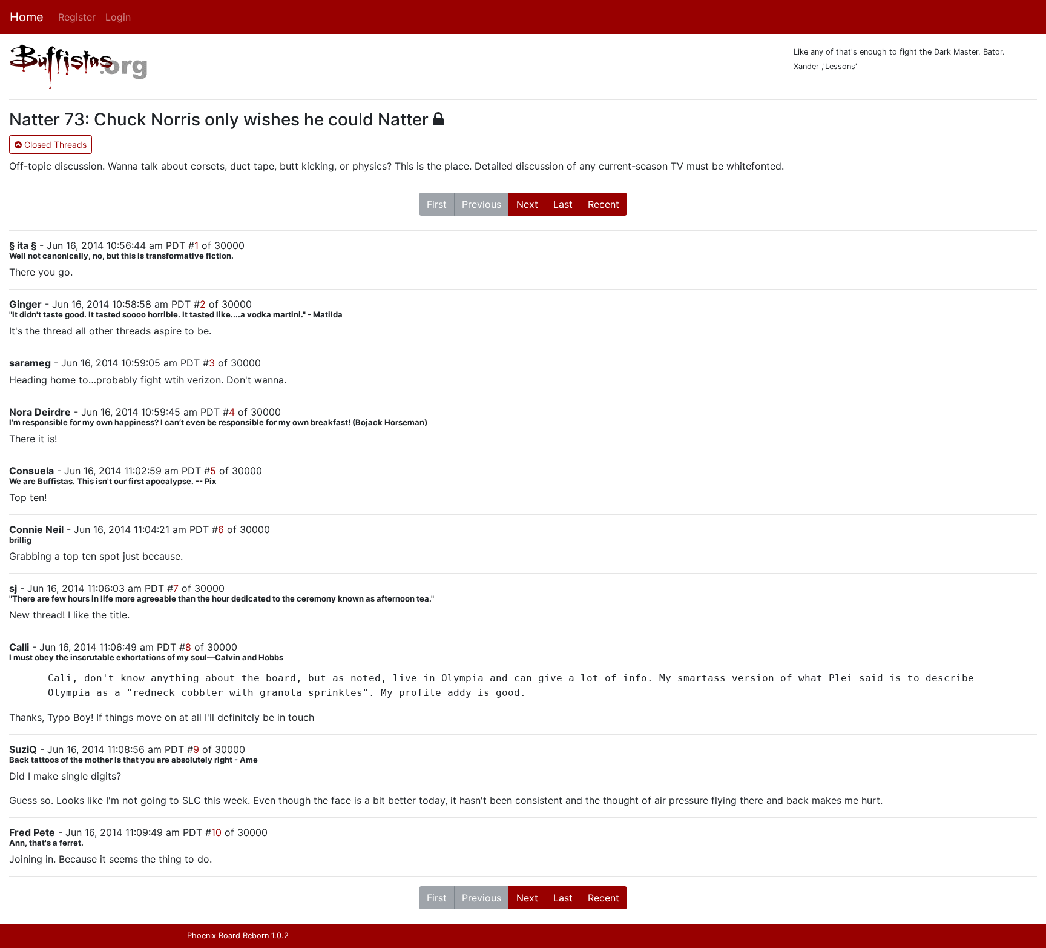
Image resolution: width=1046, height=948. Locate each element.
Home (27, 17)
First (437, 204)
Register (77, 17)
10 (216, 832)
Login (118, 17)
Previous (481, 204)
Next (527, 204)
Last (563, 204)
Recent (603, 204)
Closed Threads (54, 144)
